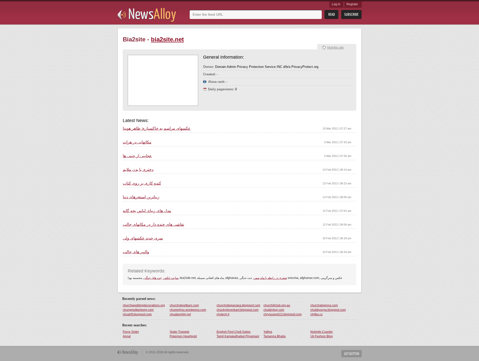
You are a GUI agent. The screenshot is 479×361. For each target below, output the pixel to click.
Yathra (267, 332)
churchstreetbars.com (184, 305)
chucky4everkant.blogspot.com (237, 310)
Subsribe (351, 14)
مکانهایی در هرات (137, 142)
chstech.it (223, 314)
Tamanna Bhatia (274, 336)
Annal (127, 336)
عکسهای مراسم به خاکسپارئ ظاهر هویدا (157, 128)
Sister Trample (179, 332)
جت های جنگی (153, 278)
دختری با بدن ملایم (138, 170)
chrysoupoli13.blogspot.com (282, 314)
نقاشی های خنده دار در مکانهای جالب (153, 225)
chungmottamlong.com (138, 310)
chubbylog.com (273, 310)
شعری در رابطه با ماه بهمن (270, 278)
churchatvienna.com (324, 305)
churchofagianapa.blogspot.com (238, 305)
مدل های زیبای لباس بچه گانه (147, 211)
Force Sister (131, 332)
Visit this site (335, 47)
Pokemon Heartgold (183, 336)
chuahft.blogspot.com (137, 314)
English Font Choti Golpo (233, 332)
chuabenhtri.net (180, 314)
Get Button (351, 353)
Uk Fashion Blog (321, 336)
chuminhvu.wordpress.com (188, 310)
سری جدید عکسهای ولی (143, 238)
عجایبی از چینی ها (137, 156)
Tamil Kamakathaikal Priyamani (238, 336)
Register (352, 4)
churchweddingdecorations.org (144, 305)
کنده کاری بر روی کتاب (142, 183)
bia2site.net (167, 39)
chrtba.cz (316, 314)
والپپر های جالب (136, 252)
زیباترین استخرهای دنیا (141, 197)
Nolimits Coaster (321, 332)
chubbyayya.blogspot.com (328, 310)
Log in (336, 4)
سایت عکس (170, 278)
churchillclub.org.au (276, 305)
